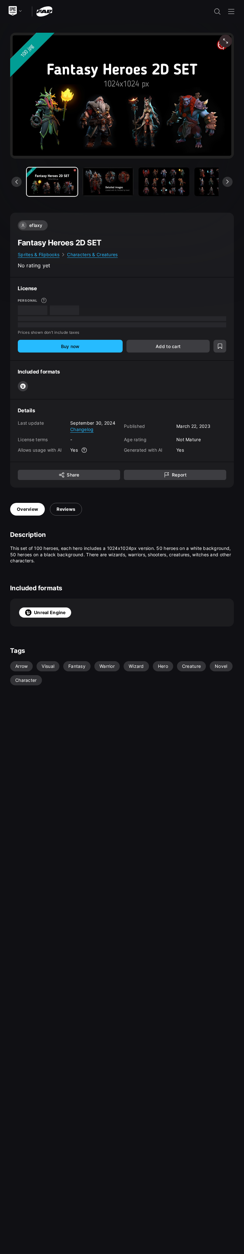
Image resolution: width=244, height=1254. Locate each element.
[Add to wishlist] (220, 346)
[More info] (44, 300)
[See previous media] (16, 182)
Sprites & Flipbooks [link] (38, 254)
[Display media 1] (108, 182)
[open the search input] (217, 11)
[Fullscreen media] (225, 41)
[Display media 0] (52, 182)
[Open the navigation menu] (231, 11)
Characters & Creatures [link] (92, 254)
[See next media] (227, 182)
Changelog (82, 429)
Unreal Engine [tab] (50, 612)
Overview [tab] (27, 509)
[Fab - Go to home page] (44, 11)
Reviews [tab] (66, 509)
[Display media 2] (164, 182)
